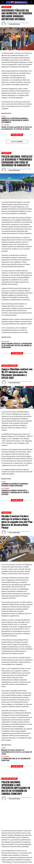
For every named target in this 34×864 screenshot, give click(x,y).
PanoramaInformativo (14, 24)
